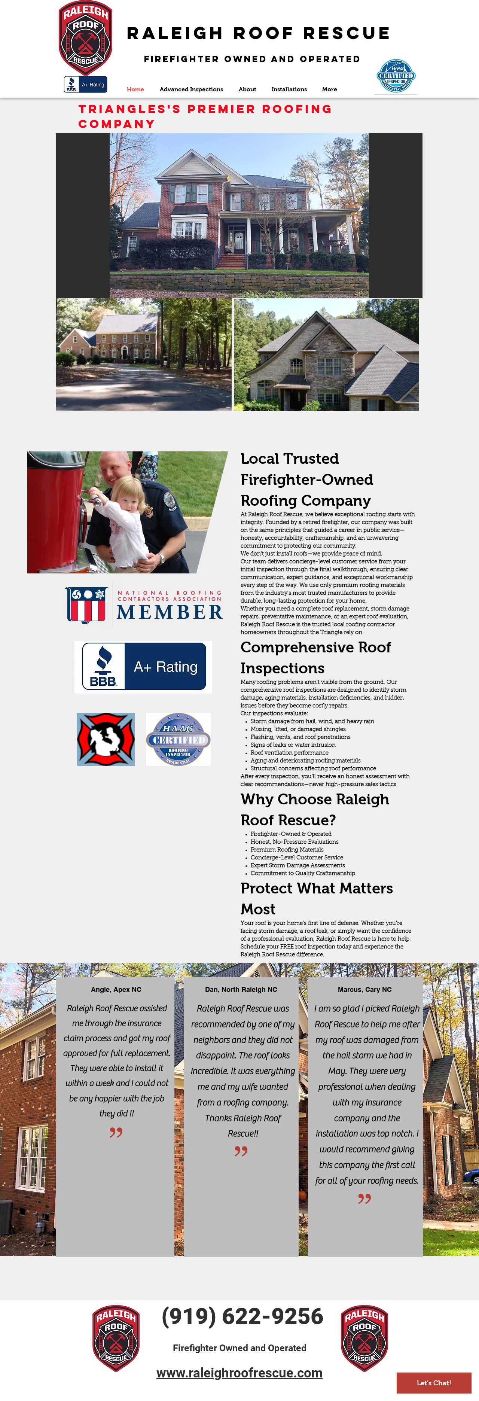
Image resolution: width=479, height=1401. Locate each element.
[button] (239, 215)
